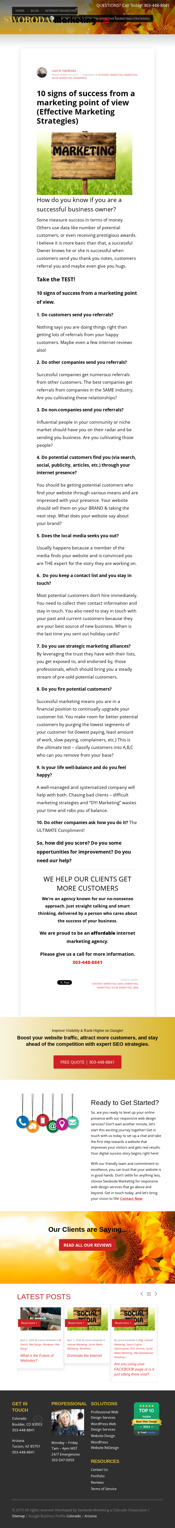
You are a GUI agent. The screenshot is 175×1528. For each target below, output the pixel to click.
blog (140, 1340)
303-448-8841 (156, 5)
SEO (132, 1348)
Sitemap (18, 1516)
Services (140, 1348)
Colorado (74, 1516)
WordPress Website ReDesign (105, 1445)
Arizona (91, 1516)
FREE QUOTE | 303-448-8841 (87, 1062)
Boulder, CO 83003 (27, 1424)
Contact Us (99, 1469)
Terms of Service (103, 1488)
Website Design (103, 1435)
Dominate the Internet (84, 1356)
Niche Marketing (62, 78)
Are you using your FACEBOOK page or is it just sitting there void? (134, 1369)
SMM (135, 987)
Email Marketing (128, 983)
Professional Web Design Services (104, 1415)
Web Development (143, 1353)
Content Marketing (104, 983)
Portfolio (98, 1476)
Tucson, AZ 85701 (26, 1446)
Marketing (130, 74)
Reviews (97, 1482)
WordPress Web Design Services (103, 1427)
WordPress (80, 78)
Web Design (35, 1344)
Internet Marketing (110, 74)
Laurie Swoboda (64, 70)
